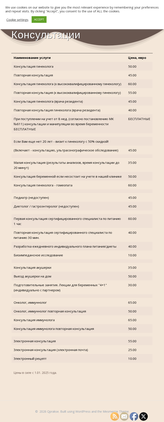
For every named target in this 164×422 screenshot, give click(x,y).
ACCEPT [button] (39, 19)
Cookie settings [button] (17, 20)
